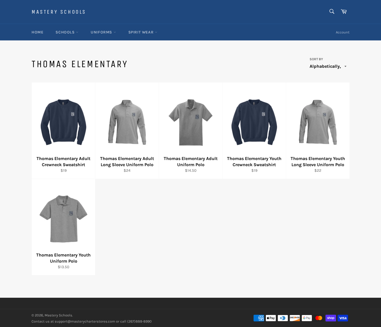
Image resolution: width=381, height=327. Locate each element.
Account (342, 32)
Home (37, 32)
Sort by (316, 59)
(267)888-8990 (139, 321)
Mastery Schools (59, 12)
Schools (66, 32)
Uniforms (102, 32)
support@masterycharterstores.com (85, 321)
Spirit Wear (141, 32)
